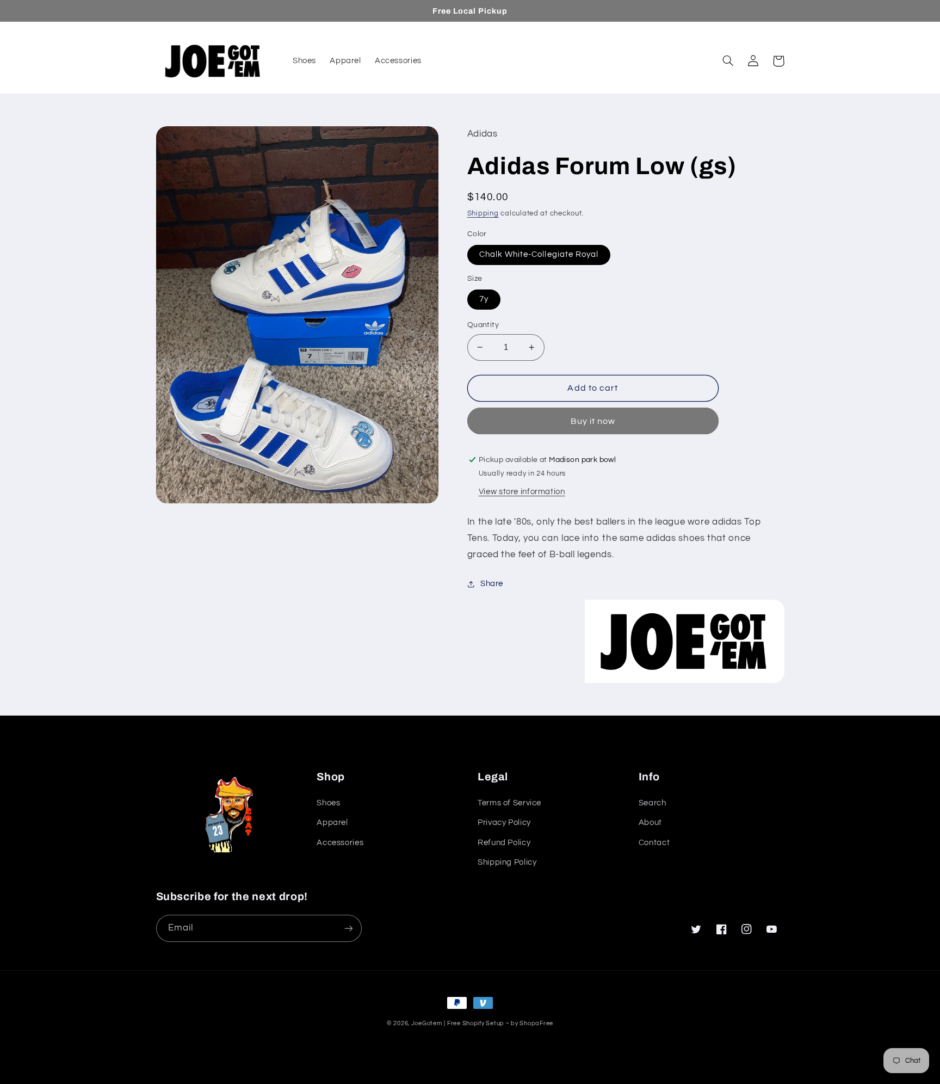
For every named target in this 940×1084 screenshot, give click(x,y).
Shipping (483, 213)
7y (483, 299)
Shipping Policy (507, 862)
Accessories (340, 843)
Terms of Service (509, 803)
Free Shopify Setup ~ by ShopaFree (500, 1023)
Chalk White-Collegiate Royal (538, 254)
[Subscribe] (348, 928)
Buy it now (593, 421)
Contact (654, 843)
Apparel (332, 822)
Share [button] (491, 584)
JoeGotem (427, 1023)
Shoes (328, 803)
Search (652, 803)
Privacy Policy (504, 822)
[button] (728, 60)
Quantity (483, 325)
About (650, 822)
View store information (522, 492)
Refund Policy (504, 843)
